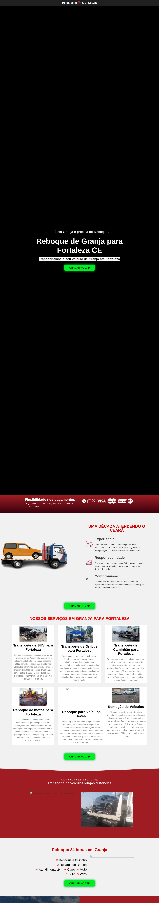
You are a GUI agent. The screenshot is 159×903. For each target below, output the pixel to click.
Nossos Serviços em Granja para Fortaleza (79, 618)
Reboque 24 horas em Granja (79, 849)
